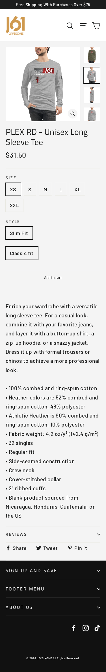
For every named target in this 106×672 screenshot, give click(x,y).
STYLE (13, 221)
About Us (19, 607)
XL (77, 189)
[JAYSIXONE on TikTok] (97, 627)
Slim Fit (19, 233)
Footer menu (25, 588)
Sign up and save (31, 570)
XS (13, 189)
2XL (14, 205)
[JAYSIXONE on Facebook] (74, 627)
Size (11, 177)
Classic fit (22, 253)
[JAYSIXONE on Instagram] (86, 627)
